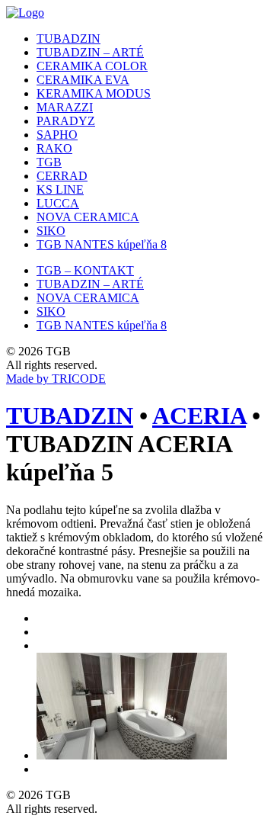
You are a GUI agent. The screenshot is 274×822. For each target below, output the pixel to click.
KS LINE (60, 189)
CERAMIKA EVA (83, 79)
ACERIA (199, 415)
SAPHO (57, 134)
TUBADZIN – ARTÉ (90, 52)
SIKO (51, 230)
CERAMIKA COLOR (92, 65)
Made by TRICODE (56, 378)
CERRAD (62, 175)
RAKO (54, 148)
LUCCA (58, 203)
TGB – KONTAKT (85, 270)
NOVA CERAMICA (88, 216)
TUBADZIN (68, 38)
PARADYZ (66, 120)
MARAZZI (65, 107)
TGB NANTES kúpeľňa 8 (102, 244)
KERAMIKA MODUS (94, 93)
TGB (49, 162)
